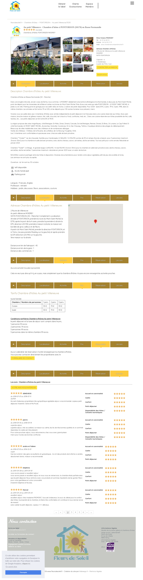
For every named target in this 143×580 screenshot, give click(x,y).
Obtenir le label (62, 5)
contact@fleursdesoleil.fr (17, 530)
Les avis (119, 84)
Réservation (102, 75)
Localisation (44, 84)
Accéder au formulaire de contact (21, 534)
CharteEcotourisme (75, 5)
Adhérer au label (14, 546)
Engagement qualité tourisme (19, 544)
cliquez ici (26, 564)
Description (26, 84)
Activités (63, 84)
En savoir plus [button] (11, 567)
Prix (82, 84)
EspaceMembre (90, 5)
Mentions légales (95, 571)
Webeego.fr (83, 571)
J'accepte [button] (23, 572)
